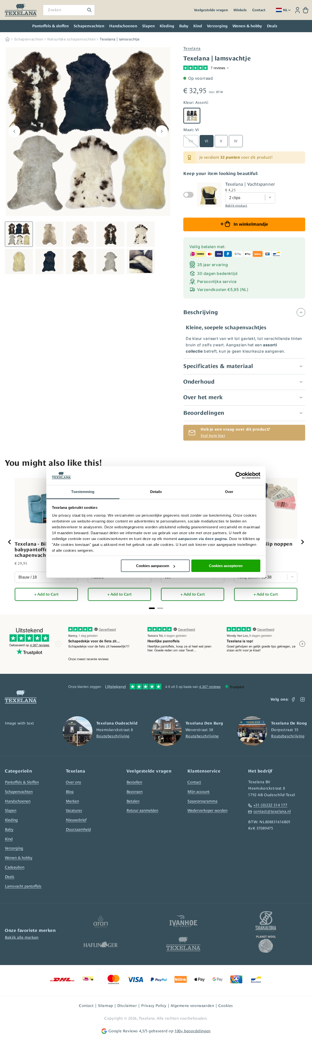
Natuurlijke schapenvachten (71, 39)
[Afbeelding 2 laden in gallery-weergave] (49, 234)
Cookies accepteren (226, 566)
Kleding (167, 26)
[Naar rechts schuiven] (162, 131)
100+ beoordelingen (193, 1031)
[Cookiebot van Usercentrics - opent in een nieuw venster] (239, 475)
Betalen (133, 801)
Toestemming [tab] (82, 492)
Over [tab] (229, 492)
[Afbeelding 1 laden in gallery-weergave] (19, 234)
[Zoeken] (89, 10)
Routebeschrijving (113, 736)
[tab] (152, 608)
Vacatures (74, 810)
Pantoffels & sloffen (50, 26)
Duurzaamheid (78, 829)
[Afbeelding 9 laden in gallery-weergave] (110, 261)
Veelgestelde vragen (211, 10)
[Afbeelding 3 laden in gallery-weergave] (80, 234)
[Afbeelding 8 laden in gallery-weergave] (80, 261)
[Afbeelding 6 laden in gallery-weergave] (19, 261)
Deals (9, 876)
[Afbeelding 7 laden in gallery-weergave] (49, 261)
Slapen (148, 26)
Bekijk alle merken (22, 937)
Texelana (192, 48)
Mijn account (198, 791)
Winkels (240, 10)
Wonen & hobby (247, 26)
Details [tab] (156, 492)
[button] (305, 10)
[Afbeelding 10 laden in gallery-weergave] (141, 261)
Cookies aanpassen (152, 566)
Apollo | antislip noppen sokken (263, 546)
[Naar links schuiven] (14, 131)
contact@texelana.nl (272, 811)
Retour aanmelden (142, 810)
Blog (70, 791)
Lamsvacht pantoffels (23, 886)
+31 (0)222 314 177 (270, 805)
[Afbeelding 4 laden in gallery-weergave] (110, 234)
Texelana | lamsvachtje (119, 39)
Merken (72, 801)
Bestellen (134, 782)
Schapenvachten (89, 26)
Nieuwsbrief (76, 820)
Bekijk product (236, 205)
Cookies (225, 1005)
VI (206, 141)
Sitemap (105, 1005)
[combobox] (69, 10)
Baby (183, 26)
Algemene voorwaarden (192, 1005)
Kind (197, 26)
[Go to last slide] (10, 542)
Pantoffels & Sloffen (22, 782)
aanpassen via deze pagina (202, 539)
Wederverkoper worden (207, 810)
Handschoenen (123, 26)
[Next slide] (302, 542)
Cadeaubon (14, 867)
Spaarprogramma (202, 801)
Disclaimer (127, 1005)
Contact (258, 10)
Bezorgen (135, 791)
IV (236, 141)
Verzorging (217, 26)
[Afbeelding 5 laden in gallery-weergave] (141, 234)
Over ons (73, 782)
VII (190, 141)
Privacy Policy (153, 1005)
